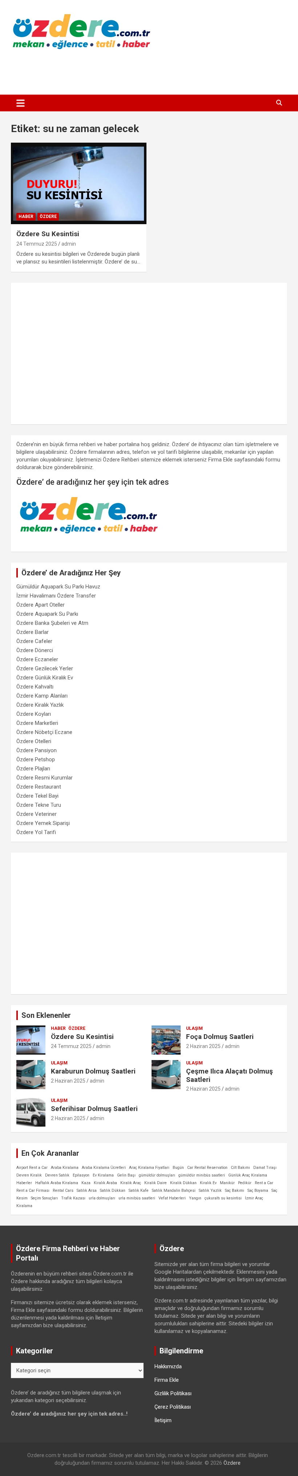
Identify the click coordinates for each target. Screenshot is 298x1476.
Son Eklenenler (46, 1015)
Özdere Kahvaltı (34, 686)
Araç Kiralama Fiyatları (149, 1167)
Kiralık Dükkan (183, 1183)
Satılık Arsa (87, 1190)
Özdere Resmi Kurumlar (44, 777)
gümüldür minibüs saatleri (201, 1175)
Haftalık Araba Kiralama (56, 1183)
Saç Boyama (257, 1190)
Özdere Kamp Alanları (42, 696)
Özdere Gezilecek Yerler (44, 668)
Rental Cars (63, 1190)
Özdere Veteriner (36, 814)
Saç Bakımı (234, 1190)
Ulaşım (194, 1028)
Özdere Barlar (32, 632)
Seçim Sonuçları (44, 1198)
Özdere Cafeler (34, 641)
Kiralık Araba (105, 1183)
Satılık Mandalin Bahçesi (174, 1190)
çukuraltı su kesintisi (223, 1198)
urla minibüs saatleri (136, 1198)
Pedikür (244, 1183)
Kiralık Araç (130, 1183)
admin (68, 244)
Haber (26, 216)
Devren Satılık (57, 1175)
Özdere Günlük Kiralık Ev (44, 677)
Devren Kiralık (29, 1175)
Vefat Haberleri (172, 1198)
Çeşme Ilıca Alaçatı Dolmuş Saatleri (229, 1075)
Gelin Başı (126, 1175)
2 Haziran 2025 (203, 1046)
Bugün (178, 1167)
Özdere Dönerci (34, 650)
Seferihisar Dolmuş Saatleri (94, 1108)
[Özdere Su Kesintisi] (79, 184)
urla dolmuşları (102, 1198)
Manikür (227, 1183)
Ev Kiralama (103, 1175)
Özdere (48, 216)
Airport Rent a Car (32, 1167)
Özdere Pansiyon (36, 750)
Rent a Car (264, 1183)
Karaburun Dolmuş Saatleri (93, 1071)
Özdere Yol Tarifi (36, 832)
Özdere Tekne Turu (38, 805)
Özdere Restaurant (38, 786)
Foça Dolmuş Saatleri (220, 1036)
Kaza (85, 1183)
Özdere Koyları (33, 714)
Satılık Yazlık (210, 1190)
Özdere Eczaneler (37, 659)
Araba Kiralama (64, 1167)
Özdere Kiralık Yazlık (40, 705)
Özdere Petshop (35, 759)
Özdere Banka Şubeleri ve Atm (52, 623)
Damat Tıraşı (265, 1167)
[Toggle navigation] (20, 103)
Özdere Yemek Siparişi (43, 823)
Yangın (195, 1198)
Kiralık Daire (155, 1183)
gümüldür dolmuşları (157, 1175)
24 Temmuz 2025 (36, 244)
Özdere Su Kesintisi (47, 234)
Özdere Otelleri (33, 741)
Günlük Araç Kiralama (247, 1175)
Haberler (24, 1183)
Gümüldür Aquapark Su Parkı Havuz (58, 586)
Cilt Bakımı (240, 1167)
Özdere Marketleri (37, 723)
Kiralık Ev (208, 1183)
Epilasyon (81, 1175)
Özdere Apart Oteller (40, 605)
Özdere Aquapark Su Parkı (47, 614)
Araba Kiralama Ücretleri (104, 1167)
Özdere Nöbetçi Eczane (44, 732)
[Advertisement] (149, 70)
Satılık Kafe (139, 1190)
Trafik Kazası (73, 1198)
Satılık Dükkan (112, 1190)
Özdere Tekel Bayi (37, 796)
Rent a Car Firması (32, 1190)
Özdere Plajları (33, 768)
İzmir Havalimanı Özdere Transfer (56, 595)
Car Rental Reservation (207, 1167)
